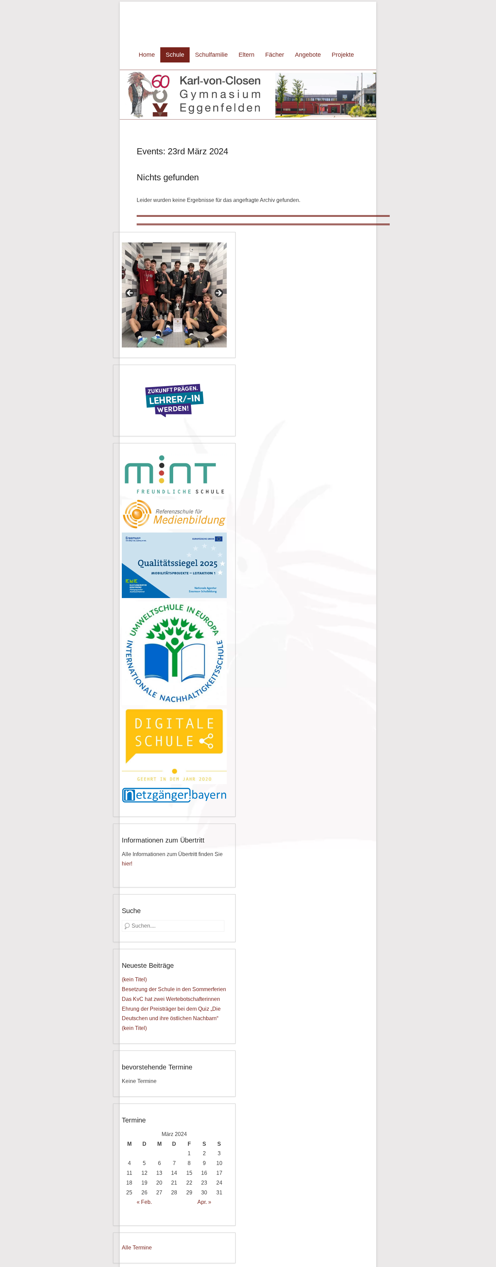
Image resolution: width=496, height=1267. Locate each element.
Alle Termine (137, 1247)
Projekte (343, 54)
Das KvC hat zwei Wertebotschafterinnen (171, 999)
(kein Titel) (134, 979)
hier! (127, 864)
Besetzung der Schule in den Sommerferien (174, 989)
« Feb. (144, 1202)
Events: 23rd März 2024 (182, 151)
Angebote (308, 54)
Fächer (274, 54)
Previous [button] (130, 293)
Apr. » (204, 1202)
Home (147, 54)
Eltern (246, 54)
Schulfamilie (211, 54)
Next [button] (218, 293)
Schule (175, 54)
